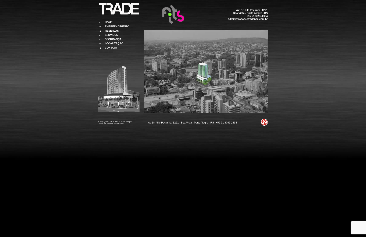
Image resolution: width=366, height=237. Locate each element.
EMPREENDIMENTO (117, 26)
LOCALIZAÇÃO (114, 43)
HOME (108, 22)
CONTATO (111, 47)
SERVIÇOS (111, 35)
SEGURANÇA (113, 39)
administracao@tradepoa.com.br (248, 19)
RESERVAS (112, 30)
